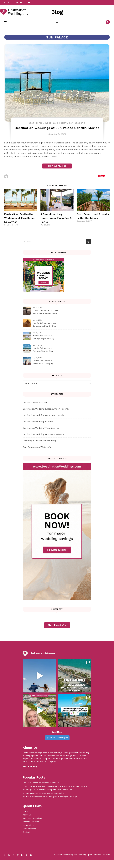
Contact (26, 832)
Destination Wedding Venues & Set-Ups (43, 434)
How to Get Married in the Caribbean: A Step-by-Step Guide (44, 325)
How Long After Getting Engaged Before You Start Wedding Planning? (56, 786)
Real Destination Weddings (37, 447)
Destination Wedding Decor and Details (43, 415)
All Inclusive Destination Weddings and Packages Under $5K (51, 797)
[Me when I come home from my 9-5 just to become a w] (39, 675)
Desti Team (15, 176)
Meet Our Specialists (32, 818)
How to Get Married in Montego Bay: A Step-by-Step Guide (44, 337)
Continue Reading (57, 166)
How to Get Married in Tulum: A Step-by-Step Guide (43, 350)
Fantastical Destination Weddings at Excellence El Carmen (19, 218)
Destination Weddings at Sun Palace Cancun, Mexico (57, 128)
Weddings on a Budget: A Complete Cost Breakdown (47, 790)
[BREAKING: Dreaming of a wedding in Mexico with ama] (74, 675)
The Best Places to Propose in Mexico (41, 783)
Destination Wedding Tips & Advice (41, 428)
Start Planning (29, 828)
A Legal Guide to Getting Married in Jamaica (43, 793)
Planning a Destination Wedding (39, 440)
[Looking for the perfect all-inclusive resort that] (39, 710)
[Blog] (14, 12)
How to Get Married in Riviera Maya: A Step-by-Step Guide (43, 363)
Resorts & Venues (31, 822)
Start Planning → (57, 625)
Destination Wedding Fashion (38, 421)
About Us (27, 815)
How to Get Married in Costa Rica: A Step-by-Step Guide (45, 311)
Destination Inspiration (35, 402)
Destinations (28, 825)
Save (103, 176)
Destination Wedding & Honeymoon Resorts (57, 123)
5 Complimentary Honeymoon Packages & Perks (56, 218)
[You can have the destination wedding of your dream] (74, 710)
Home (25, 811)
